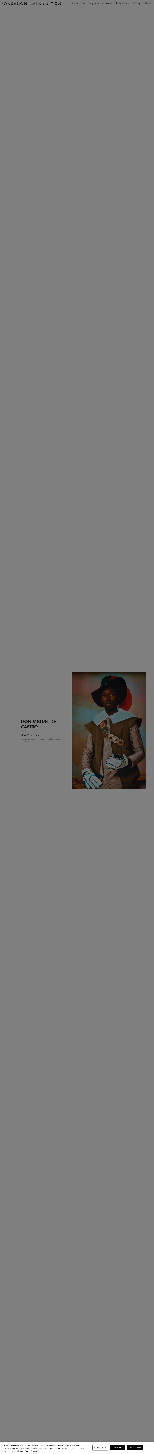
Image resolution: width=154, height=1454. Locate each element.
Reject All (117, 1448)
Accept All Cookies (135, 1448)
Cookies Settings (100, 1448)
